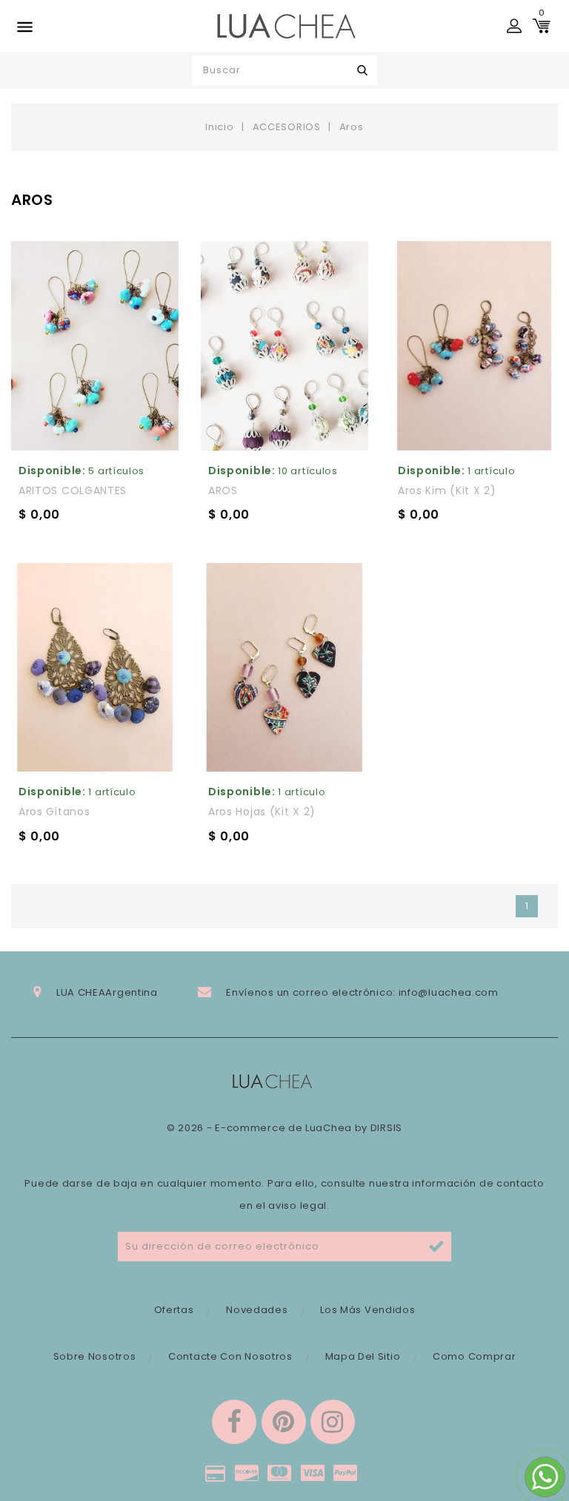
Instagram (332, 1422)
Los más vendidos (367, 1310)
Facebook (234, 1422)
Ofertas (174, 1310)
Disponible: (52, 470)
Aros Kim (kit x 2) (447, 490)
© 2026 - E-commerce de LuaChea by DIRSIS (284, 1128)
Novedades (256, 1310)
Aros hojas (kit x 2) (262, 811)
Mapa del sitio (363, 1356)
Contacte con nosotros (230, 1356)
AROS (223, 490)
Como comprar (474, 1356)
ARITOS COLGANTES (73, 490)
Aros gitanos (54, 811)
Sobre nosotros (94, 1356)
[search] (363, 70)
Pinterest (284, 1422)
